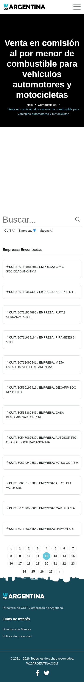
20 (46, 563)
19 (37, 563)
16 (11, 563)
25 (33, 571)
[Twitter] (46, 673)
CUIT (7, 230)
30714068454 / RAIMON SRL (42, 528)
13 (55, 556)
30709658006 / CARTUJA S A (42, 508)
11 (37, 556)
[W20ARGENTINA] (24, 7)
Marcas (44, 230)
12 (46, 556)
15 (73, 556)
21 (55, 563)
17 (20, 563)
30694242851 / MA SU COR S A (43, 462)
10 (29, 556)
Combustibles (47, 104)
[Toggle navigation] (77, 7)
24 (24, 571)
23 (73, 563)
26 (42, 571)
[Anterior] (11, 548)
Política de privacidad (17, 636)
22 (64, 563)
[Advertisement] (42, 169)
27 (51, 571)
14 (64, 556)
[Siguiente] (60, 572)
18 (29, 563)
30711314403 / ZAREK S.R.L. (42, 292)
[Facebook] (37, 673)
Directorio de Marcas (17, 629)
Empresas (25, 230)
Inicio (29, 104)
